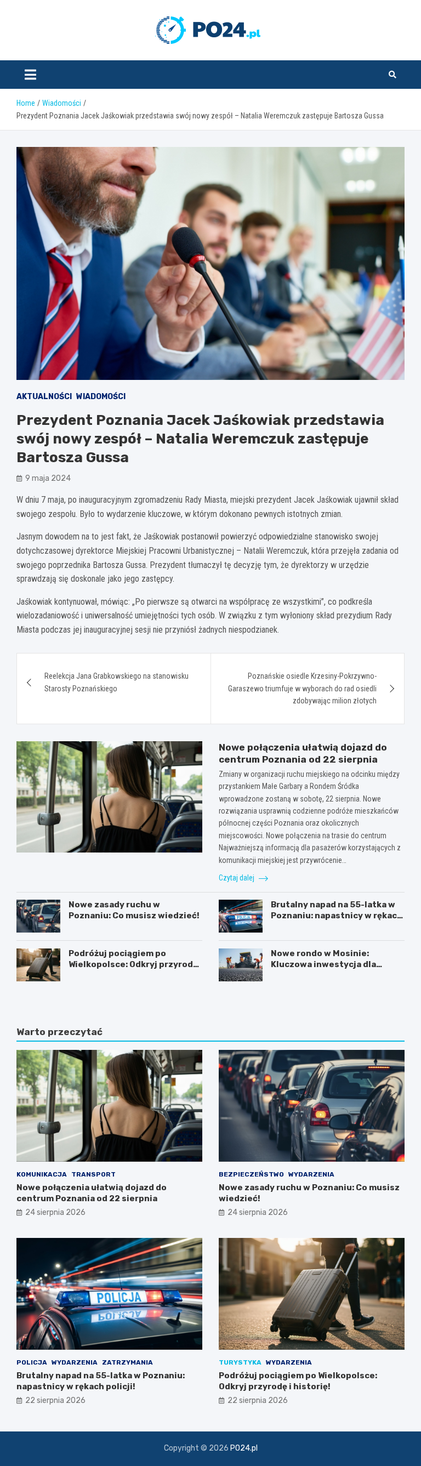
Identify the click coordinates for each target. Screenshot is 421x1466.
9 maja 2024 (48, 478)
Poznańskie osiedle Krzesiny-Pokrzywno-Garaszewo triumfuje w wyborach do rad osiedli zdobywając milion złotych (302, 688)
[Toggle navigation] (30, 74)
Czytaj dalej (237, 877)
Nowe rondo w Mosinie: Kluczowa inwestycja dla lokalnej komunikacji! (323, 964)
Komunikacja (41, 1174)
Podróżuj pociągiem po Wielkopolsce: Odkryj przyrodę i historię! (135, 964)
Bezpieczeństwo (251, 1174)
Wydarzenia (311, 1174)
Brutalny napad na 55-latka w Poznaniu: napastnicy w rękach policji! (336, 915)
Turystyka (240, 1362)
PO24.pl (244, 1448)
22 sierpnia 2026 (55, 1400)
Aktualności (44, 396)
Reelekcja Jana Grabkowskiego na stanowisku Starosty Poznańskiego (116, 682)
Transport (93, 1174)
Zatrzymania (127, 1362)
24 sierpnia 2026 (55, 1212)
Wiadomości (101, 396)
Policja (31, 1362)
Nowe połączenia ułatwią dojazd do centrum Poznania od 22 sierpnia (91, 1193)
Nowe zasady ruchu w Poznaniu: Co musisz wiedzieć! (134, 910)
